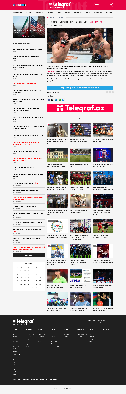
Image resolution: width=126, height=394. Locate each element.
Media (39, 344)
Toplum (50, 12)
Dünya (58, 12)
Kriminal (66, 336)
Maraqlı (66, 339)
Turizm (27, 346)
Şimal (14, 364)
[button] (23, 36)
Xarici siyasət (16, 344)
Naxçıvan (15, 374)
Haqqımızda (43, 379)
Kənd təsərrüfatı (29, 334)
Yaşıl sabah (109, 12)
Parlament (15, 341)
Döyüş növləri (93, 339)
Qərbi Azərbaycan (17, 339)
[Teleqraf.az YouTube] (19, 5)
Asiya (52, 339)
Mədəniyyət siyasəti (82, 334)
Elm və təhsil (41, 336)
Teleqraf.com (50, 71)
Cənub (14, 372)
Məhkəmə (66, 334)
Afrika (52, 334)
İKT (26, 341)
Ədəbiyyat (79, 336)
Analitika (15, 351)
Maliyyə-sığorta (29, 339)
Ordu (14, 334)
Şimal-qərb (15, 362)
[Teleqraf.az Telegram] (22, 5)
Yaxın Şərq (54, 341)
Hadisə (67, 12)
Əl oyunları (92, 341)
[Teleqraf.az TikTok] (25, 5)
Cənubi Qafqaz (55, 346)
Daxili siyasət (16, 346)
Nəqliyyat (27, 344)
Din (39, 346)
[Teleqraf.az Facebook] (14, 5)
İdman (87, 12)
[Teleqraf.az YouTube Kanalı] (80, 108)
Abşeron (15, 367)
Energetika (28, 336)
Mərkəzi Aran (16, 360)
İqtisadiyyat (39, 12)
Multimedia (98, 12)
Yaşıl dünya (41, 339)
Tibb (39, 341)
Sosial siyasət (41, 334)
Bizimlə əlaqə (53, 379)
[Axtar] (111, 5)
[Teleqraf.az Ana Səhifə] (60, 5)
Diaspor (15, 336)
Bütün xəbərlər (18, 12)
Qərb (14, 369)
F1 (90, 334)
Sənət (78, 339)
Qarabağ (15, 348)
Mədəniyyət (77, 12)
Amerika (53, 336)
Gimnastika (92, 336)
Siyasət (29, 12)
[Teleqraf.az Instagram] (17, 5)
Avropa (53, 344)
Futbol (91, 344)
